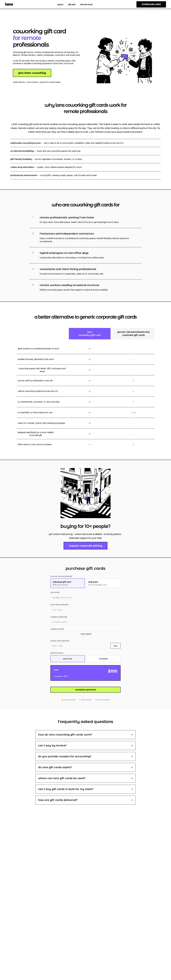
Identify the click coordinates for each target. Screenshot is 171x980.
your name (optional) (59, 604)
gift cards (71, 4)
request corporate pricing (85, 545)
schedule (103, 658)
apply (115, 646)
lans (9, 4)
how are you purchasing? (61, 576)
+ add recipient (85, 634)
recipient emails (57, 629)
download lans (151, 4)
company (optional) (58, 617)
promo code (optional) (59, 641)
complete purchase (85, 689)
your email (54, 592)
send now (67, 658)
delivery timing (56, 653)
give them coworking (32, 72)
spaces (60, 4)
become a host (86, 4)
